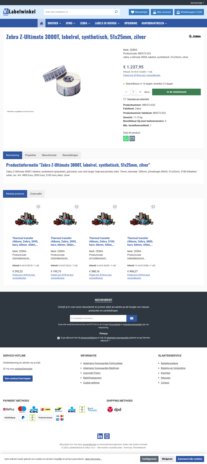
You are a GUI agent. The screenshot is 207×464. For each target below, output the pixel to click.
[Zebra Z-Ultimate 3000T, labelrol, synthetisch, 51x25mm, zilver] (61, 80)
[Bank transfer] (92, 409)
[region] (61, 80)
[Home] (41, 23)
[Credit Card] (59, 417)
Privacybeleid (114, 324)
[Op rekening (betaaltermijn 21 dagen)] (32, 417)
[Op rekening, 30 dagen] (82, 409)
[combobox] (78, 12)
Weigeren (167, 458)
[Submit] (131, 318)
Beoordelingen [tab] (70, 155)
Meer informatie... (93, 459)
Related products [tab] (15, 193)
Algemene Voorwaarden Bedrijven (101, 368)
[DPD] (114, 409)
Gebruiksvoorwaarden (132, 324)
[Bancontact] (58, 409)
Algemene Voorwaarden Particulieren (103, 363)
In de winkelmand (176, 91)
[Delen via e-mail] (132, 138)
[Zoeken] (116, 12)
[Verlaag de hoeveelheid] (126, 92)
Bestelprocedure (169, 363)
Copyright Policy (92, 373)
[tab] (12, 155)
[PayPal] (23, 417)
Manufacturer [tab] (49, 155)
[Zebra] (194, 36)
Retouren (165, 377)
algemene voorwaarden (118, 338)
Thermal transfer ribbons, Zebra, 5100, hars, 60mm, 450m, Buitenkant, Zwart (102, 241)
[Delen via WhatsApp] (126, 138)
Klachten (165, 373)
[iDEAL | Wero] (45, 409)
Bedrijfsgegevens (92, 377)
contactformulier (23, 368)
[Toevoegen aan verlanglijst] (38, 207)
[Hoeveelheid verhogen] (140, 92)
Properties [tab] (30, 155)
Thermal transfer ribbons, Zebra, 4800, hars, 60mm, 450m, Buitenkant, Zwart (140, 241)
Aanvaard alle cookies (190, 458)
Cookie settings (91, 382)
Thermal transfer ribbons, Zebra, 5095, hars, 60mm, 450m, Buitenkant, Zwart (25, 241)
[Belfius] (9, 409)
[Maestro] (22, 409)
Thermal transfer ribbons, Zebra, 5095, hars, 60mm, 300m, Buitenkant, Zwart (63, 241)
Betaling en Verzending (173, 368)
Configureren (149, 458)
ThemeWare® (139, 447)
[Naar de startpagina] (19, 12)
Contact (165, 382)
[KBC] (72, 409)
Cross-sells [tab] (36, 193)
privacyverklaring (89, 338)
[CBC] (34, 409)
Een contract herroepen (18, 378)
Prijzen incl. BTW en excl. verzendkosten (141, 75)
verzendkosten (89, 444)
